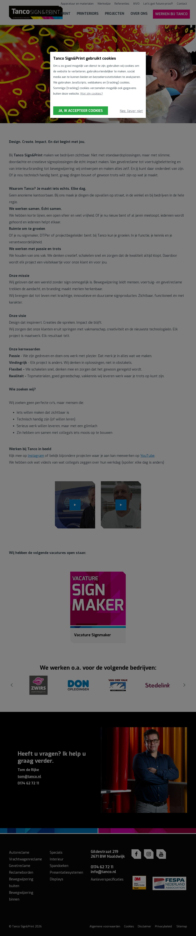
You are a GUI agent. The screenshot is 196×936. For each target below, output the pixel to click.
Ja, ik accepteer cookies (80, 110)
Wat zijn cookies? (91, 94)
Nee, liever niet (131, 111)
